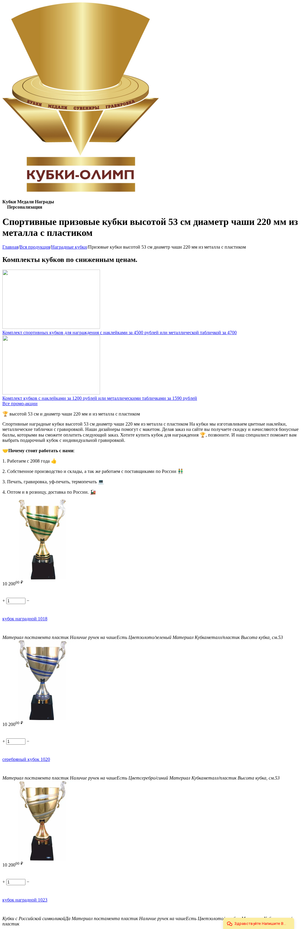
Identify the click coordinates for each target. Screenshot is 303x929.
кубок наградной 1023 (24, 899)
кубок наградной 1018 (24, 618)
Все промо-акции (20, 403)
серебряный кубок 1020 (26, 759)
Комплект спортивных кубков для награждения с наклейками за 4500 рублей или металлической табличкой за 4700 (119, 332)
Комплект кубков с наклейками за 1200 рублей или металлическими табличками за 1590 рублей (99, 398)
